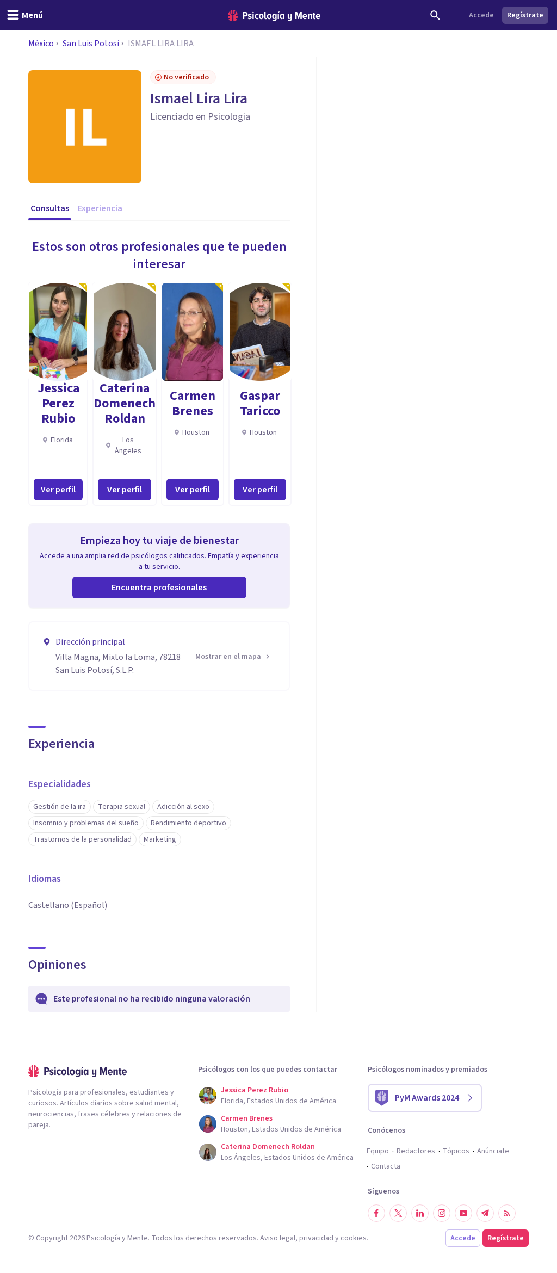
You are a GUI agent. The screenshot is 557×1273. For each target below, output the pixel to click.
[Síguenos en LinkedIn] (420, 1213)
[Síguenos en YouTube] (463, 1213)
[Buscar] (435, 15)
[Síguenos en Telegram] (485, 1213)
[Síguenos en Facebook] (376, 1213)
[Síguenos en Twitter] (398, 1213)
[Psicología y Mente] (274, 15)
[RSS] (507, 1213)
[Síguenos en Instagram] (441, 1213)
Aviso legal (277, 1238)
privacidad (316, 1238)
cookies (354, 1238)
